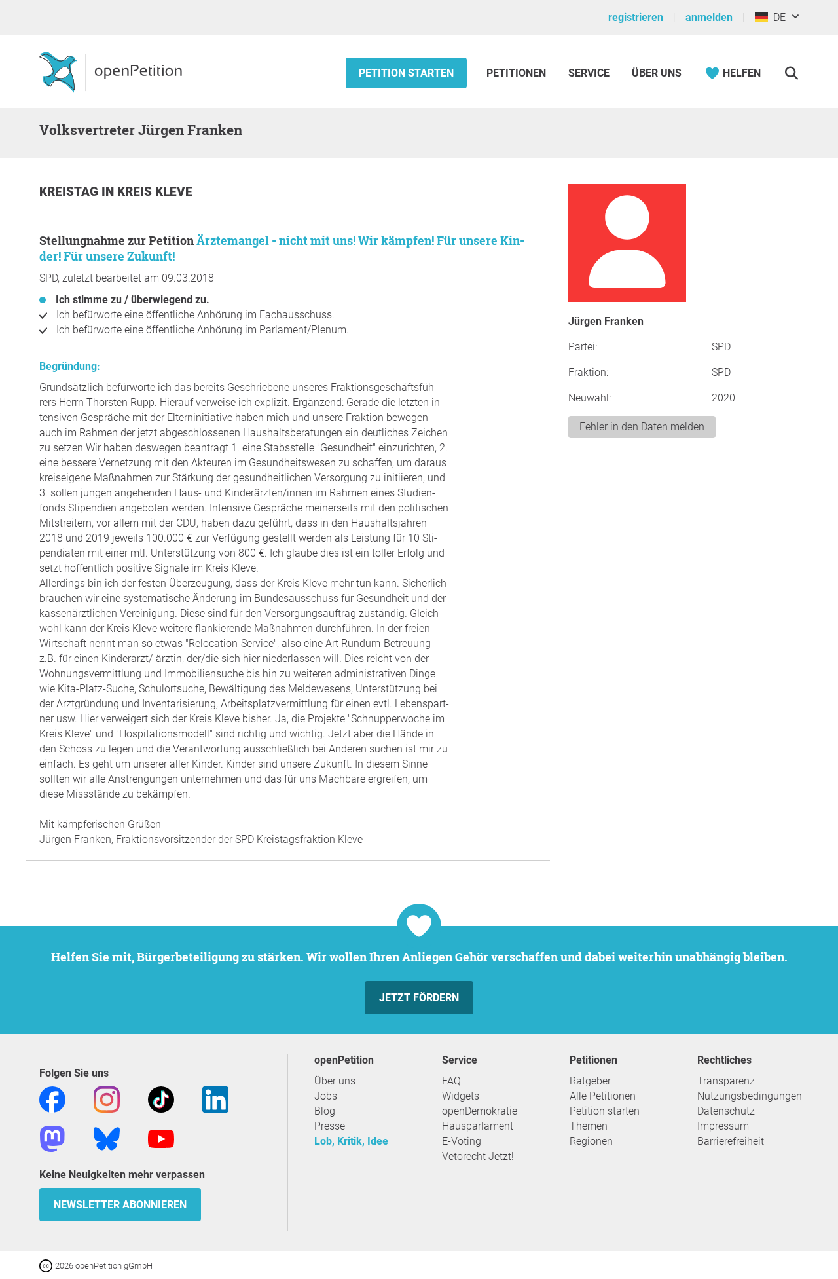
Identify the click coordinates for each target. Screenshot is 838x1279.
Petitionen (517, 73)
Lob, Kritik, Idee (351, 1141)
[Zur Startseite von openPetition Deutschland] (112, 71)
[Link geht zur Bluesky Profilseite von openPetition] (107, 1138)
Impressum (723, 1126)
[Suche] (791, 73)
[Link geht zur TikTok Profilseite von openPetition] (161, 1098)
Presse (329, 1126)
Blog (324, 1111)
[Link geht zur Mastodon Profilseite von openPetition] (52, 1138)
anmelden (709, 17)
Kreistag (70, 191)
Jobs (325, 1096)
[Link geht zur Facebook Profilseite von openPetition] (52, 1098)
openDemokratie (479, 1111)
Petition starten (406, 73)
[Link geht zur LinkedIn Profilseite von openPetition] (215, 1098)
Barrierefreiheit (730, 1141)
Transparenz (726, 1081)
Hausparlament (477, 1126)
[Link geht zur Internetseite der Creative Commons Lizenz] (47, 1265)
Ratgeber (590, 1081)
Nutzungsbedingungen (749, 1096)
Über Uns (657, 73)
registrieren (635, 17)
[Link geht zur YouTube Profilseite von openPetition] (161, 1138)
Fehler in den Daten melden (641, 426)
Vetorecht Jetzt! (478, 1156)
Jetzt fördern (419, 998)
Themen (589, 1126)
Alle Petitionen (603, 1096)
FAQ (451, 1081)
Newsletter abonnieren (120, 1204)
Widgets (460, 1096)
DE (777, 17)
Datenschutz (726, 1111)
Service (589, 73)
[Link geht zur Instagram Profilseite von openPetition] (107, 1098)
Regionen (591, 1141)
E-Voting (461, 1141)
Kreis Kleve (154, 191)
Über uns (334, 1081)
